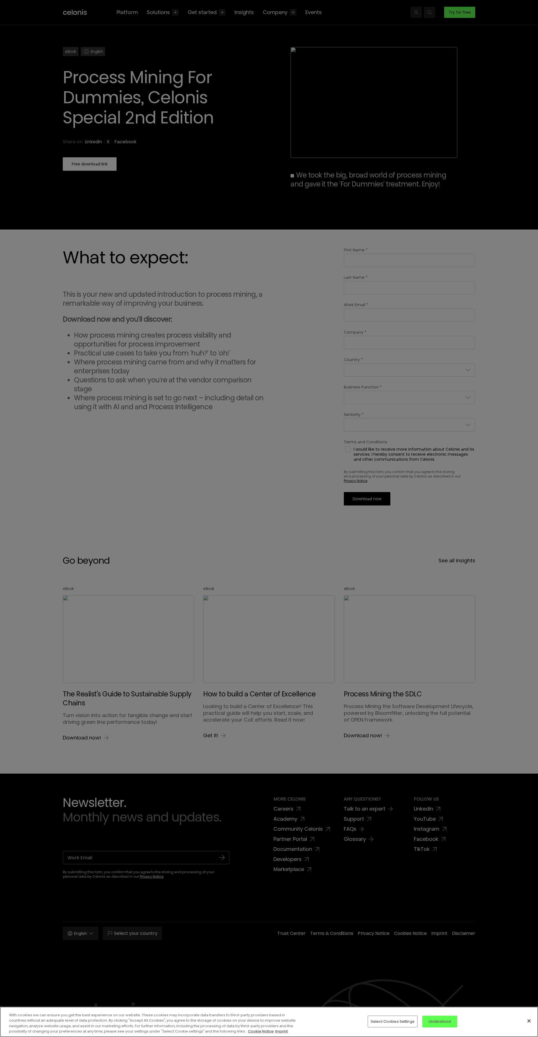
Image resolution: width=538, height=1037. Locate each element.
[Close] (529, 1021)
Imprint (281, 1031)
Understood (440, 1021)
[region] (269, 1022)
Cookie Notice (261, 1031)
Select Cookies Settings (392, 1021)
